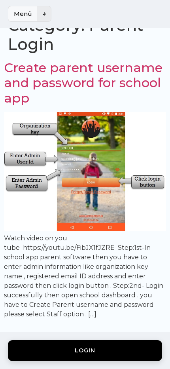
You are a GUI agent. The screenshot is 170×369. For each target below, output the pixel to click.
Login (85, 350)
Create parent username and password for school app (83, 83)
